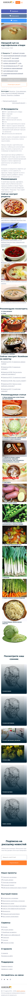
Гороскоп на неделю (9, 877)
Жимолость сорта (8, 903)
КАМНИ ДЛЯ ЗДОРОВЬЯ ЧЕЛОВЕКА (15, 906)
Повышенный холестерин (11, 914)
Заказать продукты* (14, 80)
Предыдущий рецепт (10, 101)
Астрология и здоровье (10, 898)
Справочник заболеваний (11, 935)
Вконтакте (15, 16)
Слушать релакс (8, 880)
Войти (17, 2)
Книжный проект (8, 885)
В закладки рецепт (14, 84)
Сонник (5, 940)
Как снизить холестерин (11, 916)
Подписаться (14, 862)
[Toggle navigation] (21, 2)
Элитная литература (9, 882)
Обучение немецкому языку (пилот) (15, 887)
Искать (5, 927)
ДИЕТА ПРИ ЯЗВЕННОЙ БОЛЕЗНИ (14, 908)
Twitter (15, 20)
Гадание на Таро (8, 942)
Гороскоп (6, 937)
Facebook (14, 11)
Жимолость (6, 911)
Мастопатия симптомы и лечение (14, 901)
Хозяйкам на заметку (10, 932)
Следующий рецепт (18, 103)
